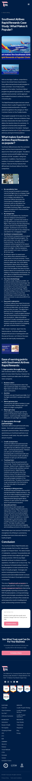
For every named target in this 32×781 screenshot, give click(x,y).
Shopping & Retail (6, 730)
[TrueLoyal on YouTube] (17, 682)
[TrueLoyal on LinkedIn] (14, 682)
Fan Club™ (4, 713)
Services (19, 705)
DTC (3, 736)
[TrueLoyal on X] (11, 682)
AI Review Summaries (7, 716)
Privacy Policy (5, 778)
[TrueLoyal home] (7, 668)
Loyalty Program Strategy (23, 707)
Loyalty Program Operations (21, 715)
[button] (28, 4)
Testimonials (20, 725)
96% (19, 130)
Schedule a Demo (6, 760)
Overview (4, 707)
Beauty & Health (6, 725)
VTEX (3, 752)
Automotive (5, 722)
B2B (3, 738)
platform (5, 705)
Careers (4, 758)
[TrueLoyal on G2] (6, 689)
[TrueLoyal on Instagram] (8, 682)
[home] (6, 4)
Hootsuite (4, 755)
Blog (18, 730)
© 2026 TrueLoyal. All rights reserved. (11, 774)
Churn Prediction (6, 710)
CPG (3, 733)
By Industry (5, 719)
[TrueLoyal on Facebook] (5, 682)
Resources (20, 719)
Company (4, 741)
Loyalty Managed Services (21, 711)
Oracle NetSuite (6, 749)
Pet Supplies (5, 727)
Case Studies (20, 722)
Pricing (18, 733)
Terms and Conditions (16, 778)
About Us (4, 744)
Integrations (20, 727)
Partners (4, 747)
